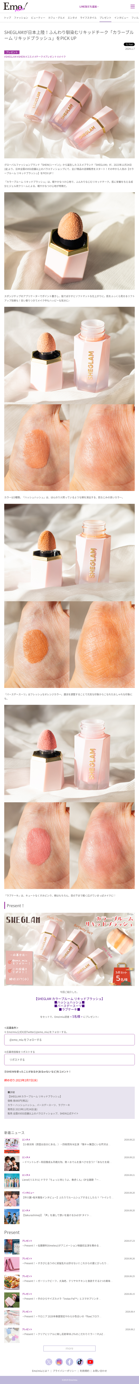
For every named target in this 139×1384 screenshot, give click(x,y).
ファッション (21, 17)
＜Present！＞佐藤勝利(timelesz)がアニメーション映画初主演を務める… (61, 1245)
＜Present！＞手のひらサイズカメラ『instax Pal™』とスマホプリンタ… (61, 1298)
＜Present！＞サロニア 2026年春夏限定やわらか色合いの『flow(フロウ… (62, 1316)
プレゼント (105, 17)
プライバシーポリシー (64, 1370)
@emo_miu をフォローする (25, 1040)
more (69, 1348)
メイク (62, 56)
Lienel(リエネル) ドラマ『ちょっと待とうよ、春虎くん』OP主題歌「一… (61, 1179)
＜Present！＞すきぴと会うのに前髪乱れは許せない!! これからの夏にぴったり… (65, 1263)
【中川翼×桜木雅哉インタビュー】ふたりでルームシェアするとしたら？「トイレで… (68, 1197)
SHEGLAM (11, 56)
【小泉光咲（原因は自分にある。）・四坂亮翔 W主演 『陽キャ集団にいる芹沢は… (66, 1144)
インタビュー (121, 17)
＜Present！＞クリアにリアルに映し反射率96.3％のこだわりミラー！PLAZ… (63, 1334)
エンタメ (72, 17)
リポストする (17, 1060)
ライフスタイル (88, 17)
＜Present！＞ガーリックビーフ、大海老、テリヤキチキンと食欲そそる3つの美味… (67, 1280)
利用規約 (84, 1370)
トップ (7, 17)
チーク (39, 56)
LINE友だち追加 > (89, 6)
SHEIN (21, 56)
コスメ (30, 56)
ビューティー (38, 17)
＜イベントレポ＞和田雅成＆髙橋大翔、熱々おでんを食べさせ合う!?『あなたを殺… (67, 1162)
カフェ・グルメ (56, 17)
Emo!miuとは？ (40, 1370)
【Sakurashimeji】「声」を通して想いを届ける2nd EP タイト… (57, 1215)
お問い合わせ (100, 1370)
